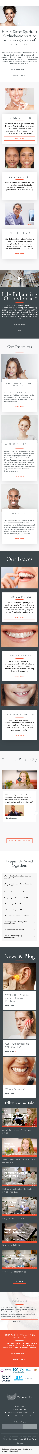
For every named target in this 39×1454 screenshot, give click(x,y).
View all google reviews (19, 840)
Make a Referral (19, 1321)
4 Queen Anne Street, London (19, 1415)
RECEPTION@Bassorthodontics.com (19, 1412)
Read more (19, 138)
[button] (4, 16)
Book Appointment (19, 69)
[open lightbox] (19, 278)
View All (19, 1281)
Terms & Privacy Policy (27, 1439)
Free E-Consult (19, 75)
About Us (20, 330)
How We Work (19, 324)
